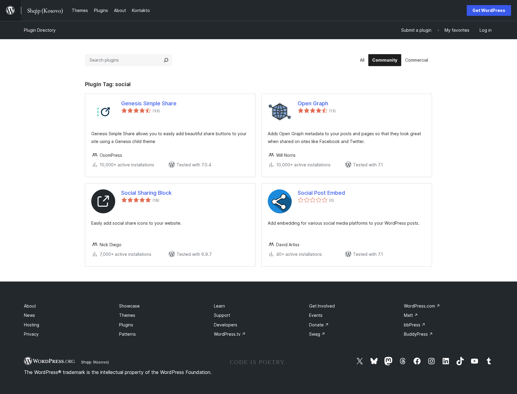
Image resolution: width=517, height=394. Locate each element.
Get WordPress (488, 10)
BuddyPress (418, 334)
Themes (127, 315)
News (29, 315)
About (30, 305)
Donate (319, 324)
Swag (317, 334)
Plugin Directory (40, 30)
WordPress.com (422, 305)
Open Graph (313, 103)
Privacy (31, 334)
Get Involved (322, 305)
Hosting (31, 324)
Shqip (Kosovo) (95, 362)
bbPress (414, 324)
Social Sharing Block (146, 193)
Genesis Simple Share (149, 103)
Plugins (126, 324)
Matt (411, 315)
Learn (219, 305)
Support (222, 315)
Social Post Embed (321, 193)
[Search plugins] (166, 60)
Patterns (127, 334)
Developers (225, 324)
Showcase (129, 305)
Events (316, 315)
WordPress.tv (230, 334)
